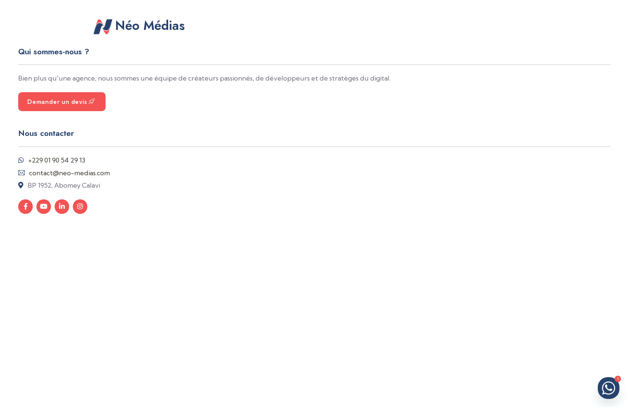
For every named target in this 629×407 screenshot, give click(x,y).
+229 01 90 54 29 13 (56, 160)
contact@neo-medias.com (69, 173)
